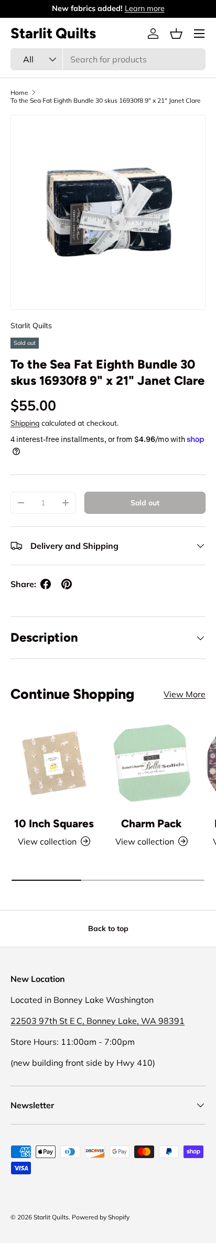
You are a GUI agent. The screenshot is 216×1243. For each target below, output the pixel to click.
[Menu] (199, 33)
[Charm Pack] (152, 764)
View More (185, 694)
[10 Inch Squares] (54, 764)
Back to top (108, 928)
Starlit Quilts (31, 325)
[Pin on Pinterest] (66, 584)
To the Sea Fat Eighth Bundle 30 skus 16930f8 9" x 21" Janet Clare (105, 100)
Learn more (145, 8)
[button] (176, 33)
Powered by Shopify (100, 1217)
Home (19, 92)
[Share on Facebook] (45, 584)
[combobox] (108, 59)
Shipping (24, 423)
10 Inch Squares (54, 823)
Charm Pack (151, 823)
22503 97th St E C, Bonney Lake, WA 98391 (97, 1020)
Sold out (145, 502)
